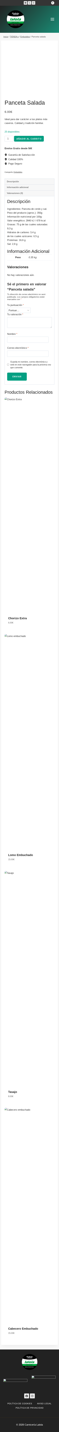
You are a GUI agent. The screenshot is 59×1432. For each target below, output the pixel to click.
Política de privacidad (30, 1408)
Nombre (12, 334)
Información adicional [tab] (17, 187)
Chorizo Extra (17, 618)
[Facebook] (25, 3)
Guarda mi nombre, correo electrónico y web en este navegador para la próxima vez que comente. (30, 365)
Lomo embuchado (20, 855)
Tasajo (12, 1091)
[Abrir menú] (54, 19)
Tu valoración (15, 314)
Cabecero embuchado (23, 1328)
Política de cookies (19, 1403)
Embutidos (18, 172)
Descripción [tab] (13, 181)
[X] (29, 3)
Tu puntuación (15, 305)
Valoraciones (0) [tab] (15, 193)
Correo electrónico (18, 348)
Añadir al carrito (29, 138)
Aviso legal (44, 1403)
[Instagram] (33, 3)
